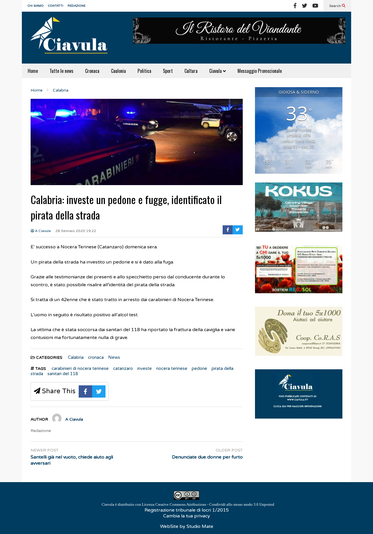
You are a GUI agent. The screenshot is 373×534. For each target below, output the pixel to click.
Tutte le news (61, 70)
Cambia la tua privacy (186, 516)
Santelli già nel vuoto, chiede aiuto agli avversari (72, 460)
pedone (199, 368)
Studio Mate (199, 526)
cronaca (96, 357)
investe (144, 368)
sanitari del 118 (62, 373)
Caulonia (118, 70)
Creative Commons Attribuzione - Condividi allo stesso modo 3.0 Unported (214, 504)
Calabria (76, 357)
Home (33, 70)
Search (335, 6)
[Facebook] (295, 6)
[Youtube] (315, 6)
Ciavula (216, 70)
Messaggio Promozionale (259, 70)
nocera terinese (171, 368)
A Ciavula (42, 231)
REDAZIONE (76, 6)
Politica (144, 70)
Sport (168, 70)
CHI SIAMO (36, 6)
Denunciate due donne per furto (207, 457)
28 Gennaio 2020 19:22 (75, 231)
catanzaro (123, 368)
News (114, 357)
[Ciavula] (71, 38)
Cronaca (92, 70)
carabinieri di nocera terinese (80, 368)
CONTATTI (55, 6)
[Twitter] (304, 6)
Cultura (191, 70)
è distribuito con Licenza (188, 504)
